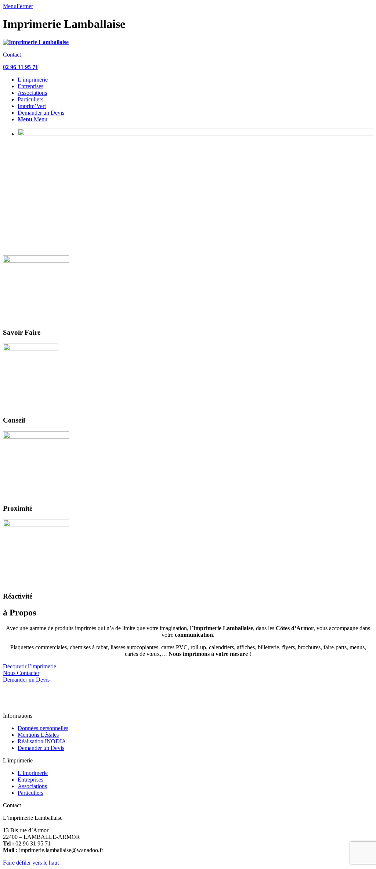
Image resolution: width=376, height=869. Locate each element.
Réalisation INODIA (42, 741)
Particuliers (30, 793)
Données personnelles (43, 728)
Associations (32, 786)
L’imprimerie (33, 773)
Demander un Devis (41, 748)
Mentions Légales (38, 735)
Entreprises (30, 779)
